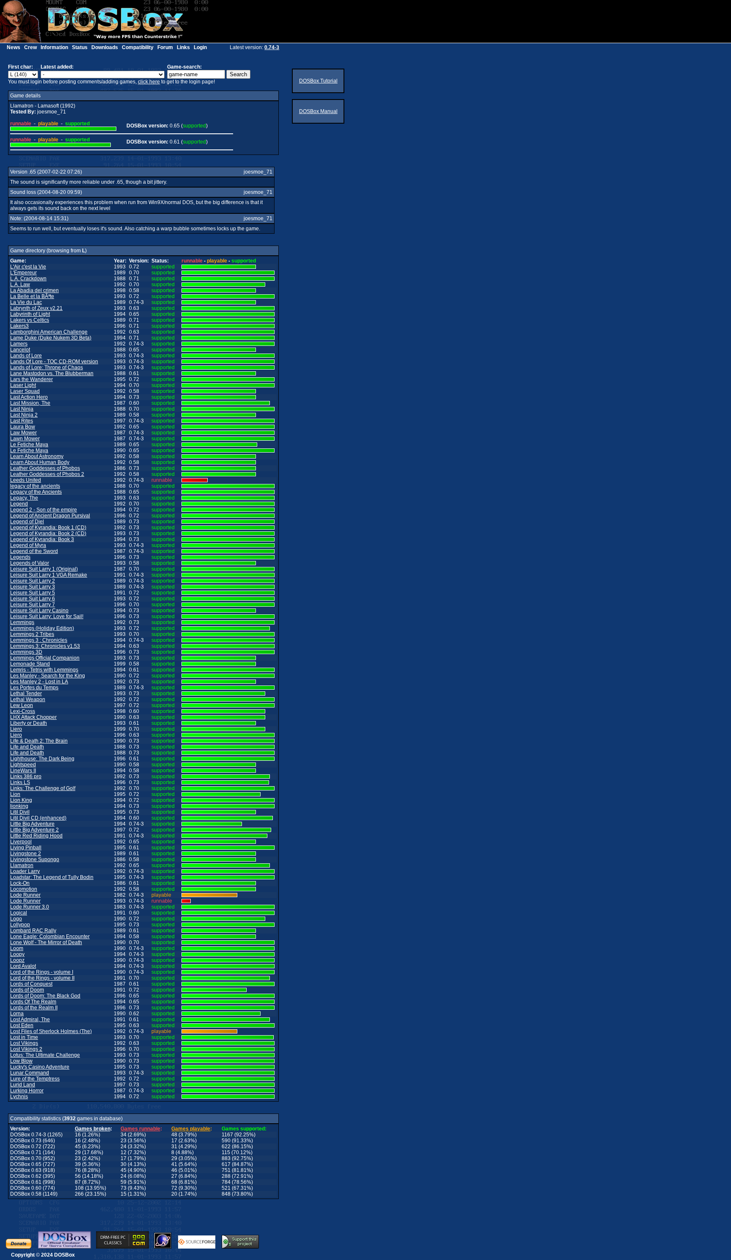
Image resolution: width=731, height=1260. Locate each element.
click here (149, 82)
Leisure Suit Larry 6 (32, 599)
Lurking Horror (27, 1091)
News (13, 47)
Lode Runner (25, 895)
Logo (16, 919)
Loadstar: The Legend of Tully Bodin (51, 877)
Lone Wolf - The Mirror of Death (46, 942)
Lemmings (22, 622)
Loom (16, 948)
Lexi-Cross (22, 711)
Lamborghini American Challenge (49, 332)
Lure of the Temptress (35, 1079)
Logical (18, 913)
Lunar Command (29, 1073)
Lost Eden (21, 1025)
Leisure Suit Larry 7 (32, 605)
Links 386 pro (25, 776)
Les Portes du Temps (34, 688)
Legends (20, 557)
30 (123, 1164)
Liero (16, 729)
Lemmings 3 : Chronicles (38, 640)
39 (78, 1164)
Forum (165, 47)
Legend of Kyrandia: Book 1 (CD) (48, 528)
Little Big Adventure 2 (34, 830)
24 (123, 1146)
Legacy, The (24, 498)
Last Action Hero (29, 397)
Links (183, 47)
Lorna (17, 1014)
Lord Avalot (23, 966)
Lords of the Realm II (34, 1008)
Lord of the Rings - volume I (41, 972)
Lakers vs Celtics (29, 320)
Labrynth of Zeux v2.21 (36, 308)
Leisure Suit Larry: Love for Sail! (46, 616)
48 (174, 1135)
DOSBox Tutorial (318, 81)
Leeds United (25, 480)
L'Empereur (23, 273)
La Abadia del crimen (34, 290)
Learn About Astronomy (36, 456)
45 (78, 1146)
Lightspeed (23, 765)
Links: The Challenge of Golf (42, 788)
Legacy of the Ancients (36, 492)
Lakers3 (19, 326)
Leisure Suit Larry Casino (39, 610)
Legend (19, 504)
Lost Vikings (24, 1043)
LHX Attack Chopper (33, 717)
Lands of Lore (26, 356)
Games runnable (140, 1129)
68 (174, 1182)
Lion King (21, 800)
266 (79, 1194)
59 (123, 1182)
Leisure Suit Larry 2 (32, 581)
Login (200, 47)
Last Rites (21, 421)
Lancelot (20, 350)
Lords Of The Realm (33, 1002)
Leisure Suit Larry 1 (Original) (44, 569)
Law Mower (23, 433)
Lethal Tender (26, 693)
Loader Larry (25, 871)
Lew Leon (21, 705)
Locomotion (23, 889)
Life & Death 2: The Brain (39, 741)
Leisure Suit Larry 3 (32, 587)
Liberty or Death (28, 723)
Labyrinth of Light (30, 314)
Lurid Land (22, 1085)
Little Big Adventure (32, 824)
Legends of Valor (29, 563)
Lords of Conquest (31, 984)
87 (78, 1182)
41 (174, 1164)
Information (54, 47)
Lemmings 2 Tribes (32, 634)
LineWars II (23, 771)
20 (174, 1194)
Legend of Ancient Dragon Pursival (50, 516)
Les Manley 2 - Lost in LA (39, 682)
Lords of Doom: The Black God (45, 996)
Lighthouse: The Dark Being (42, 759)
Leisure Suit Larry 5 (32, 593)
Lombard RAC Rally (33, 931)
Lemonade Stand (30, 664)
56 (78, 1176)
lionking (19, 806)
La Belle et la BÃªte (32, 296)
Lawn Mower (25, 439)
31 (174, 1146)
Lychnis (19, 1097)
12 (123, 1152)
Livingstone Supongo (34, 859)
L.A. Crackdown (28, 279)
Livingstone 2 (25, 854)
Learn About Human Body (39, 462)
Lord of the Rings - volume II (42, 978)
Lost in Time (24, 1037)
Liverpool (21, 842)
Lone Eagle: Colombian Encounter (50, 936)
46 (174, 1170)
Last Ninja (21, 409)
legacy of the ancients (35, 486)
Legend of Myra (28, 545)
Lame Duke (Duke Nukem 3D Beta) (50, 338)
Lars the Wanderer (31, 379)
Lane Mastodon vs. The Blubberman (51, 373)
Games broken (92, 1129)
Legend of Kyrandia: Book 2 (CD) (48, 533)
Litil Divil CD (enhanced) (38, 818)
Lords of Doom (27, 990)
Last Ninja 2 (24, 415)
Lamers (18, 344)
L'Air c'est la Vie (28, 267)
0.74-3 (271, 47)
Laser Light (23, 385)
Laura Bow (22, 427)
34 (123, 1135)
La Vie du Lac (26, 302)
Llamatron (21, 865)
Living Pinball (25, 848)
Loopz (17, 960)
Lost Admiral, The (30, 1019)
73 (123, 1188)
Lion (15, 794)
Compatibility (138, 47)
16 (78, 1135)
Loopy (17, 954)
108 (79, 1188)
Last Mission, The (30, 403)
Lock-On (20, 883)
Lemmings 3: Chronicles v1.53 (45, 646)
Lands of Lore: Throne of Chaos (46, 367)
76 (78, 1170)
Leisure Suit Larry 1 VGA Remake (48, 575)
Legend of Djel (27, 522)
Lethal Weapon (27, 699)
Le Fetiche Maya (29, 445)
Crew (30, 47)
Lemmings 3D (26, 652)
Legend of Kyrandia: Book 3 (42, 539)
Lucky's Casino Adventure (39, 1067)
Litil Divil (20, 812)
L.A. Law (20, 284)
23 (123, 1141)
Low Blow (21, 1061)
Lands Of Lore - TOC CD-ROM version (54, 362)
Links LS (20, 782)
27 (174, 1176)
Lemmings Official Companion (45, 658)
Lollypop (20, 925)
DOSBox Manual (318, 111)
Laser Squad (25, 391)
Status (80, 47)
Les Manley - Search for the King (47, 676)
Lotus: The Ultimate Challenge (45, 1055)
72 (174, 1188)
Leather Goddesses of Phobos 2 (47, 474)
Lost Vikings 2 (26, 1049)
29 (78, 1152)
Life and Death (27, 747)
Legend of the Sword (34, 551)
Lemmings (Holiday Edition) (42, 628)
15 (123, 1194)
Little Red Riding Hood (36, 836)
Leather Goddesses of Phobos (45, 468)
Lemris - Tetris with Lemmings (44, 670)
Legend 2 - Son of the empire (43, 510)
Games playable (190, 1129)
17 (174, 1141)
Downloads (104, 47)
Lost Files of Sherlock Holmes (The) (51, 1031)
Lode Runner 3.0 (29, 907)
